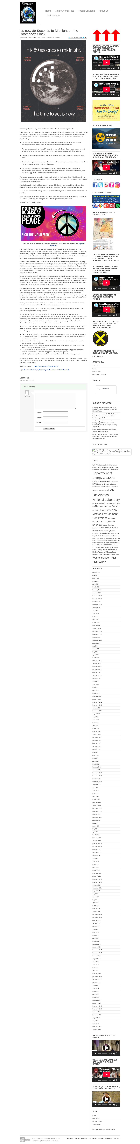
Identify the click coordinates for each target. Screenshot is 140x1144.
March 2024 (96, 658)
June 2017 (95, 897)
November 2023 (97, 669)
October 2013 (96, 1012)
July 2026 (95, 575)
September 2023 (97, 675)
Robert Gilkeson (86, 10)
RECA (116, 536)
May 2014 (95, 991)
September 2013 (97, 1015)
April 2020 (95, 796)
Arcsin (56, 1141)
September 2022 (97, 711)
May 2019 (95, 829)
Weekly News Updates (53, 38)
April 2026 (95, 584)
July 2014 (95, 985)
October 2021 (96, 743)
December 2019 (97, 808)
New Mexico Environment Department (105, 513)
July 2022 (95, 717)
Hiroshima (99, 484)
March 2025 (96, 622)
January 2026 (96, 593)
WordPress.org (96, 1124)
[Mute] (114, 68)
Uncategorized (96, 372)
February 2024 (96, 661)
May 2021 (95, 758)
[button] (106, 1048)
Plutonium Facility (104, 531)
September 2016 (97, 923)
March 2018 (96, 870)
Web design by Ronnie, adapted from (43, 1141)
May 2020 (95, 793)
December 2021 (97, 737)
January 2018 (96, 876)
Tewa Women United (108, 547)
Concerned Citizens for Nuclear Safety (105, 467)
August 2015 (96, 959)
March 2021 (96, 764)
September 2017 (97, 888)
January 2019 (96, 841)
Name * (39, 412)
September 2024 (97, 640)
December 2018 (97, 844)
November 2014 (97, 976)
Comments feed (97, 1121)
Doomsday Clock (44, 370)
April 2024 (95, 655)
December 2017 (97, 879)
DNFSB (105, 478)
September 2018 (97, 852)
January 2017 (96, 911)
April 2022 (95, 725)
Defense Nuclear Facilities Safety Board (105, 470)
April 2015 (95, 970)
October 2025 (96, 602)
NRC (100, 525)
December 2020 (97, 773)
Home (48, 10)
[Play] (95, 68)
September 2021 (97, 746)
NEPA (109, 510)
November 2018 (97, 846)
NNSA (95, 525)
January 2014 (96, 1003)
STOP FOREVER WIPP (104, 545)
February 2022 (96, 731)
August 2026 (96, 572)
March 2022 (96, 728)
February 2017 (96, 908)
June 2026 (95, 578)
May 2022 (95, 723)
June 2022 (95, 720)
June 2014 (95, 988)
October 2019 (96, 814)
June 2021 (95, 755)
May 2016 (95, 935)
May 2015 (95, 967)
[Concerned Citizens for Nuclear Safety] (28, 23)
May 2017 (95, 900)
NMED (111, 521)
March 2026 (96, 587)
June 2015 (95, 965)
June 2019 (95, 826)
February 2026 (96, 590)
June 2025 (95, 613)
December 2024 (97, 631)
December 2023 (97, 666)
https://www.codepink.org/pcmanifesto (46, 366)
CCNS (95, 464)
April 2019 (95, 832)
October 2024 (96, 637)
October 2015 (96, 956)
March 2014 (96, 997)
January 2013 (96, 1029)
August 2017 (96, 891)
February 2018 (96, 873)
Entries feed (96, 1118)
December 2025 (97, 596)
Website (39, 423)
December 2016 (97, 914)
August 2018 (96, 855)
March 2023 (96, 693)
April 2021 (95, 761)
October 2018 (96, 849)
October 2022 (96, 708)
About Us (103, 10)
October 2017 (96, 885)
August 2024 (96, 643)
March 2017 (96, 906)
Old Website (53, 15)
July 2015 (95, 962)
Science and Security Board (60, 370)
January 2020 (96, 805)
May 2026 (95, 581)
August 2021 (96, 749)
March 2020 (96, 799)
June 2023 (95, 684)
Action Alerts (36, 38)
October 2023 (96, 672)
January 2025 (96, 628)
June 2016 (95, 932)
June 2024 (95, 649)
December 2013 (97, 1006)
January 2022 (96, 734)
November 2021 (97, 740)
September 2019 (97, 817)
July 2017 (95, 894)
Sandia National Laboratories (104, 538)
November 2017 (97, 882)
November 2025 (97, 599)
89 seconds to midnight (31, 370)
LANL (112, 490)
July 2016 (95, 929)
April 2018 (95, 867)
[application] (106, 62)
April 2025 (95, 619)
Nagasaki (95, 503)
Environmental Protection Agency (105, 481)
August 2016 (96, 926)
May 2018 (95, 864)
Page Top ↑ (116, 1138)
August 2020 (96, 785)
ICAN (101, 486)
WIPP (102, 561)
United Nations (115, 554)
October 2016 (96, 920)
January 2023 (96, 699)
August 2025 (96, 607)
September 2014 (97, 979)
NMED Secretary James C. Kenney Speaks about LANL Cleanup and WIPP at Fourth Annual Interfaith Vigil (105, 436)
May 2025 (95, 616)
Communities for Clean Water (108, 465)
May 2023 (95, 687)
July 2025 (95, 610)
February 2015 (96, 973)
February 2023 (96, 696)
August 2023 (96, 678)
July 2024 (95, 646)
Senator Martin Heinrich (105, 540)
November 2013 (97, 1009)
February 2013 (96, 1026)
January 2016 (96, 947)
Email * (39, 417)
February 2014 (96, 1000)
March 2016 (96, 941)
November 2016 (97, 917)
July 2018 (95, 858)
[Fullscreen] (117, 68)
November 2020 (97, 776)
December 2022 (97, 702)
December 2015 (97, 950)
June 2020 (95, 790)
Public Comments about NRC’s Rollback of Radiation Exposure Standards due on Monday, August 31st (105, 416)
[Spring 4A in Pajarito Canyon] (111, 454)
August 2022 (96, 714)
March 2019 (96, 835)
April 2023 (95, 690)
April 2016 (95, 938)
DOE (111, 477)
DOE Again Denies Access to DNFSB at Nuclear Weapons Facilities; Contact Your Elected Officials (104, 409)
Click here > (97, 356)
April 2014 (95, 994)
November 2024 (97, 634)
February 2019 (96, 838)
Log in (94, 1115)
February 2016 (96, 944)
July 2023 (95, 681)
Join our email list (64, 10)
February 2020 (96, 802)
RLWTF (94, 538)
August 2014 (96, 982)
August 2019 (96, 820)
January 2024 (96, 664)
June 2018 (95, 861)
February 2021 (96, 767)
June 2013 (95, 1024)
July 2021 (95, 752)
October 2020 (96, 779)
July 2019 (95, 823)
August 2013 (96, 1018)
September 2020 (97, 782)
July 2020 (95, 787)
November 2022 (97, 705)
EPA (94, 484)
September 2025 (97, 604)
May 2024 (95, 652)
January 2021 (96, 770)
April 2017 (95, 903)
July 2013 (95, 1021)
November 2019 (97, 811)
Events (43, 38)
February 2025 (96, 625)
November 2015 (97, 953)
